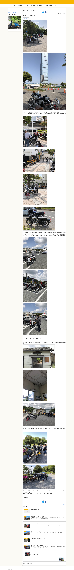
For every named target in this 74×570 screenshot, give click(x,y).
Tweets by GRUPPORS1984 (13, 12)
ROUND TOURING (26, 497)
